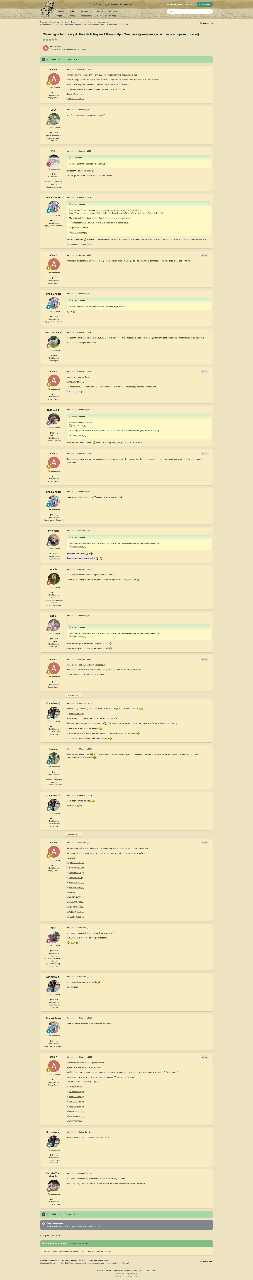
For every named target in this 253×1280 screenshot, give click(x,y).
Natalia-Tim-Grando (53, 1175)
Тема (107, 1270)
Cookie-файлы (150, 1270)
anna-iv (59, 47)
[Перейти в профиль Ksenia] (54, 579)
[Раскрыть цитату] (70, 158)
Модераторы (87, 16)
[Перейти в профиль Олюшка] (54, 758)
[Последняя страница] (59, 59)
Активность (86, 11)
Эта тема (200, 11)
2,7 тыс (55, 1199)
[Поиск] (210, 11)
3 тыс (54, 355)
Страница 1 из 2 (71, 60)
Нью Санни (53, 410)
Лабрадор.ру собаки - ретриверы (112, 4)
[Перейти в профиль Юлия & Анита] (54, 207)
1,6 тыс (55, 951)
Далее (53, 60)
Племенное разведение (75, 49)
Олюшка (53, 749)
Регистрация (204, 4)
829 (54, 772)
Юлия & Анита (53, 197)
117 (54, 93)
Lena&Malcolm (53, 332)
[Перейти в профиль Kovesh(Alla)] (54, 713)
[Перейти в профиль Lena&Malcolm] (54, 342)
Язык (99, 1270)
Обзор (73, 11)
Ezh (53, 151)
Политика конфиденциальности (127, 1270)
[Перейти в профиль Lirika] (54, 625)
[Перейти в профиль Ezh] (54, 160)
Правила (72, 16)
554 (54, 174)
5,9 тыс (55, 726)
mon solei (53, 530)
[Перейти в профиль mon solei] (54, 540)
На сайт (61, 11)
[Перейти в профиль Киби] (54, 937)
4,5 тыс (55, 639)
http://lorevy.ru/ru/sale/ (94, 674)
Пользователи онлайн (106, 16)
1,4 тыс (55, 220)
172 (54, 592)
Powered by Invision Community (126, 1276)
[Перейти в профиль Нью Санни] (54, 419)
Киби (53, 927)
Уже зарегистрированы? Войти (179, 4)
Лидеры (100, 11)
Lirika (53, 615)
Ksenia (53, 569)
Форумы (60, 16)
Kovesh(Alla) (53, 703)
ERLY (53, 109)
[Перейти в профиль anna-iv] (46, 48)
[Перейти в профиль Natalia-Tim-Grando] (54, 1185)
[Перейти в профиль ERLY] (54, 119)
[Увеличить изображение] (93, 171)
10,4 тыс (54, 554)
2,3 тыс (55, 133)
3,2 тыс (55, 433)
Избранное (113, 11)
